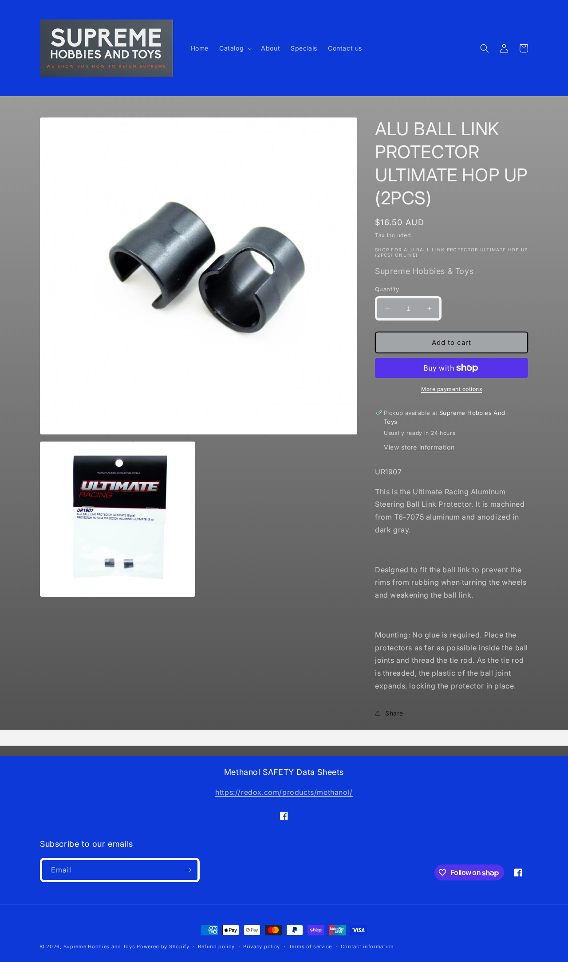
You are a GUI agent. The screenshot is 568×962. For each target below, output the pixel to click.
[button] (235, 48)
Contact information (367, 946)
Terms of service (310, 946)
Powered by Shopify (163, 946)
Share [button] (394, 713)
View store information (419, 447)
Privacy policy (261, 946)
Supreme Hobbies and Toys (99, 946)
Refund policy (216, 946)
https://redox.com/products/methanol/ (284, 792)
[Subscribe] (187, 870)
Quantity (387, 289)
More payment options (451, 389)
